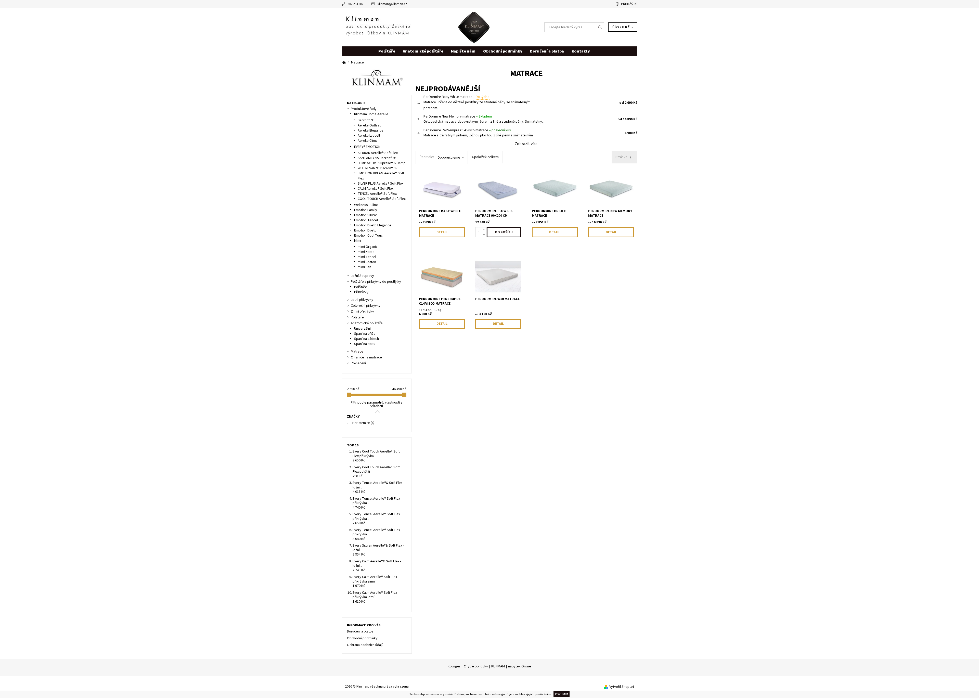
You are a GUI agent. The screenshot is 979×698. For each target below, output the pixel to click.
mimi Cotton (367, 262)
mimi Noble (366, 251)
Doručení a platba (547, 51)
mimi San (364, 267)
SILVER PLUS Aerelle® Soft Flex (380, 183)
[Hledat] (600, 27)
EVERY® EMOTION (367, 146)
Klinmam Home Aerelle (371, 114)
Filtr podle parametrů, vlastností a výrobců (377, 404)
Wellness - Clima (366, 205)
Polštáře (386, 51)
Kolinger (454, 666)
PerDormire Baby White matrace (456, 96)
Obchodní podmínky (502, 51)
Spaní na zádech (366, 338)
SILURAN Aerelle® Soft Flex (378, 153)
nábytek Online (519, 666)
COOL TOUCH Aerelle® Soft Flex (382, 198)
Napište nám (463, 51)
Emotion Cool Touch (369, 235)
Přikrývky (361, 292)
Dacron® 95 (366, 120)
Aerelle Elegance (370, 130)
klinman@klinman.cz (392, 4)
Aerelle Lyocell (369, 135)
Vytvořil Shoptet (621, 686)
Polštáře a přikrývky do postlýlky (376, 281)
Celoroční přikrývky (365, 305)
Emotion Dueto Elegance (372, 225)
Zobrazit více (526, 144)
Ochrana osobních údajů (365, 645)
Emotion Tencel (366, 220)
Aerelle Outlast (369, 125)
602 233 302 (355, 4)
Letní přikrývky (362, 299)
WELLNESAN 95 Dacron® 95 (377, 168)
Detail (441, 232)
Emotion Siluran (366, 215)
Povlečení (358, 363)
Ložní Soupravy (362, 275)
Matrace (357, 351)
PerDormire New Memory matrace (457, 116)
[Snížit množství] (485, 234)
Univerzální (362, 328)
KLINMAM (498, 666)
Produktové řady (364, 108)
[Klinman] (416, 27)
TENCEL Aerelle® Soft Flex (377, 193)
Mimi (357, 240)
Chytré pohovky (476, 666)
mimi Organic (368, 246)
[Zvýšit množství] (485, 229)
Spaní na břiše (365, 333)
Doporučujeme (449, 157)
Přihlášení (629, 4)
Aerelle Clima (368, 140)
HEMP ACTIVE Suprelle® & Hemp (382, 163)
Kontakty (581, 51)
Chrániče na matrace (366, 357)
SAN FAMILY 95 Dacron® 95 (377, 158)
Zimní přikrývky (362, 311)
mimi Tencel (367, 257)
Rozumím (561, 694)
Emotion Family (365, 210)
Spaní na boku (364, 343)
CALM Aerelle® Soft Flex (375, 188)
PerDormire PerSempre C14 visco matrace (467, 130)
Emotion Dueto (365, 230)
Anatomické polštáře (423, 51)
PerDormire (363, 422)
